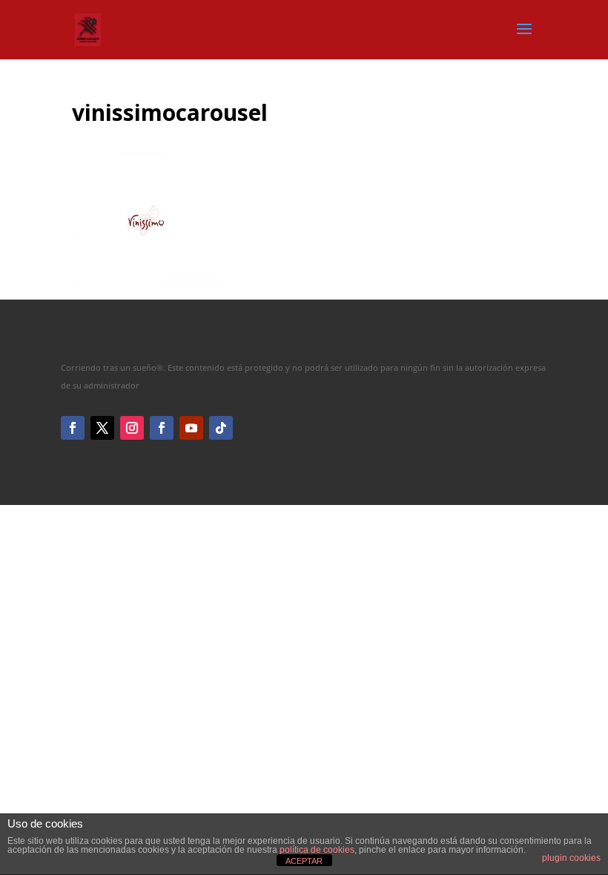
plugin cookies (571, 858)
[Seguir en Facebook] (73, 428)
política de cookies (317, 850)
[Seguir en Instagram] (132, 428)
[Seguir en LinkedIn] (162, 428)
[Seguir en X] (102, 428)
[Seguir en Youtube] (191, 428)
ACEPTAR (304, 860)
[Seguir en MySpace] (221, 428)
